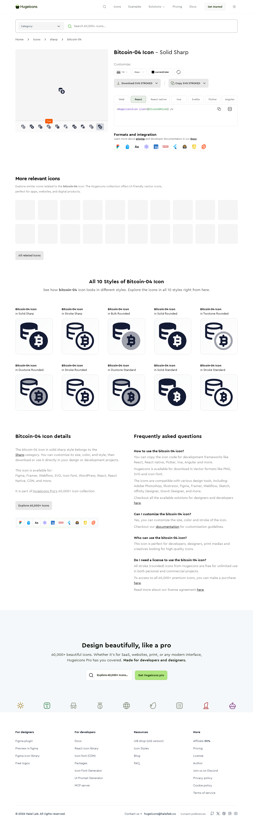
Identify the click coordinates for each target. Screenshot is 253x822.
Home (19, 39)
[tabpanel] (176, 115)
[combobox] (41, 26)
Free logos (22, 763)
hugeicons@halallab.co (160, 814)
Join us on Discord (205, 770)
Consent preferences (193, 814)
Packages (81, 763)
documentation (167, 526)
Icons (36, 39)
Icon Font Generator (88, 770)
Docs (193, 139)
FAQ (137, 763)
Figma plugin (24, 741)
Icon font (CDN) (85, 756)
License (198, 756)
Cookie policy (202, 785)
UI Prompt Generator (89, 778)
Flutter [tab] (213, 99)
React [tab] (138, 99)
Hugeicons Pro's (45, 491)
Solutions (155, 6)
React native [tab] (159, 99)
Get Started (215, 7)
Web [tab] (121, 99)
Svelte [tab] (196, 99)
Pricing (198, 748)
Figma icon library (27, 756)
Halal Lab (32, 814)
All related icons (29, 255)
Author (198, 763)
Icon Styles (141, 748)
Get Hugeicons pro (151, 675)
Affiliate (201, 741)
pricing (140, 139)
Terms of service (204, 793)
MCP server (82, 785)
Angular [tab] (229, 99)
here (137, 503)
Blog (137, 756)
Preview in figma (26, 748)
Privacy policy (202, 778)
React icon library (87, 748)
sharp (54, 39)
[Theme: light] (234, 6)
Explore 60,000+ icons (33, 505)
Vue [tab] (179, 99)
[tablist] (176, 99)
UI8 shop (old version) (149, 741)
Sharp (19, 454)
